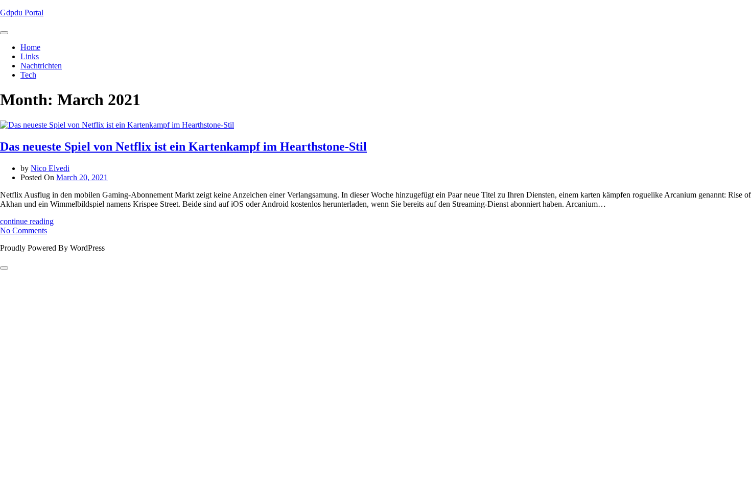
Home (30, 47)
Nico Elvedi (50, 168)
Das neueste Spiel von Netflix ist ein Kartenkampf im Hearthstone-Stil (183, 146)
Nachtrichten (41, 65)
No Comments (23, 230)
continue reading (27, 221)
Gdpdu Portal (21, 12)
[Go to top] (4, 268)
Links (29, 56)
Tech (28, 74)
